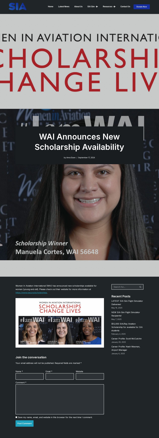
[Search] (140, 287)
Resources (107, 6)
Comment (21, 382)
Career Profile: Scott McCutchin (126, 338)
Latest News (63, 6)
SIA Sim (91, 6)
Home (50, 6)
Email (49, 371)
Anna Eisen (71, 157)
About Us (78, 6)
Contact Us (125, 6)
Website (79, 371)
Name (19, 371)
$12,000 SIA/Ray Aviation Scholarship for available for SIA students (127, 327)
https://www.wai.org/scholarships (31, 292)
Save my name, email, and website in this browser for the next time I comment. (55, 417)
